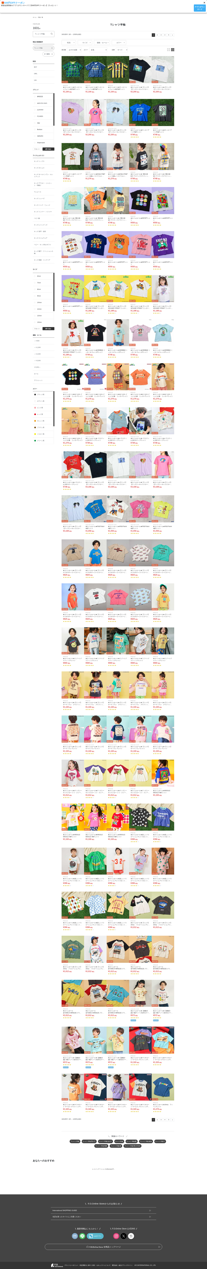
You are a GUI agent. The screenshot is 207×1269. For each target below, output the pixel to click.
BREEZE (40, 96)
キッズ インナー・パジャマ (43, 212)
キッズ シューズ (39, 198)
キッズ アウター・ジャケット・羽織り (43, 184)
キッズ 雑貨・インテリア (42, 260)
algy (38, 123)
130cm (39, 322)
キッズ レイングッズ (40, 225)
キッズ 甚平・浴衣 (40, 231)
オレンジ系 (40, 421)
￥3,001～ (37, 367)
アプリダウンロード (200, 8)
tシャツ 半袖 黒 (131, 1141)
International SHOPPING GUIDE (64, 1210)
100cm (39, 302)
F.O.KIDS (40, 116)
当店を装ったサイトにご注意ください (66, 1217)
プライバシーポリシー (71, 1265)
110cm (39, 309)
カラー (118, 43)
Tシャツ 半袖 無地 (146, 1141)
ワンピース (37, 192)
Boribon (39, 129)
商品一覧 (40, 17)
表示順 (64, 50)
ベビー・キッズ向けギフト (42, 244)
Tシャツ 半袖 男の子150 (132, 1146)
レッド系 (40, 414)
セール (36, 374)
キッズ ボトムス (39, 168)
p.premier (40, 110)
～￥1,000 (37, 347)
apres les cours (42, 103)
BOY (35, 67)
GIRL (35, 74)
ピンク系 (40, 408)
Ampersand (41, 143)
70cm (39, 283)
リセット (37, 149)
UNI (35, 80)
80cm (39, 289)
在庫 (113, 50)
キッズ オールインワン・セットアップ (43, 175)
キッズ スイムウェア (40, 238)
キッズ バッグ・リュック (42, 205)
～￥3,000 (37, 360)
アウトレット (38, 380)
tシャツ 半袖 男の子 (89, 1141)
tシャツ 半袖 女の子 (105, 1141)
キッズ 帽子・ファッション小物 (43, 252)
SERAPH (40, 136)
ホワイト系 (40, 401)
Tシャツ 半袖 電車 (101, 1146)
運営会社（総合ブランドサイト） (122, 1265)
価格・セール (102, 43)
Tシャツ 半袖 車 (116, 1146)
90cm (39, 296)
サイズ (84, 43)
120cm (39, 316)
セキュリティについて (103, 1265)
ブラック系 (40, 394)
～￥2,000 (37, 354)
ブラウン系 (40, 427)
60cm (39, 276)
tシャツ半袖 (119, 1141)
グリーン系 (40, 440)
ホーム (34, 17)
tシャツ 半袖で (160, 1141)
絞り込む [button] (48, 149)
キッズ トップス (39, 161)
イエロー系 (40, 434)
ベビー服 (37, 218)
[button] (204, 2)
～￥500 (36, 341)
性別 (68, 43)
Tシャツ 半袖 (75, 1141)
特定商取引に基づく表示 (87, 1265)
